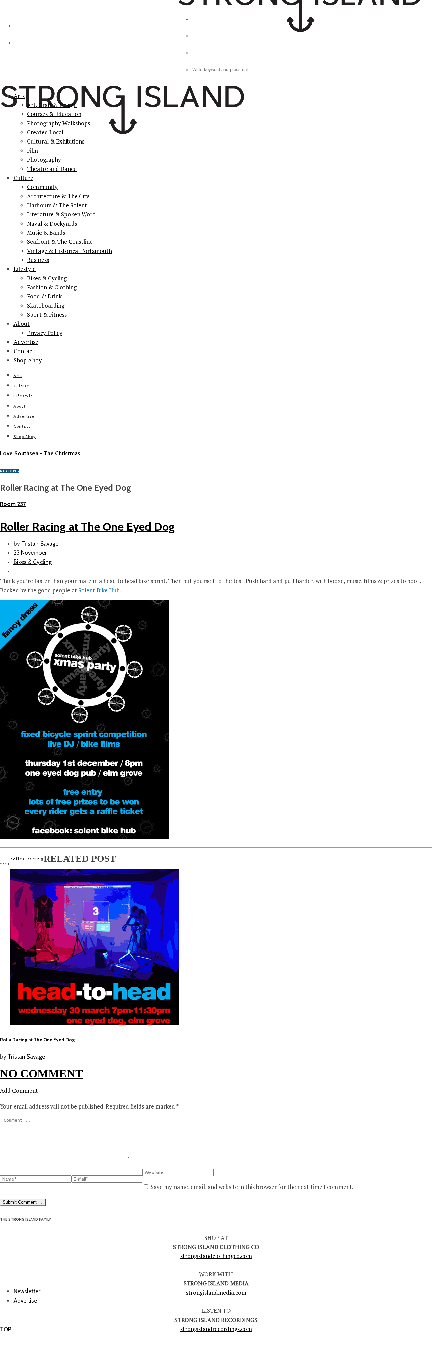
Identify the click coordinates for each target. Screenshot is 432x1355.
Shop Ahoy (28, 360)
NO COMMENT (41, 1073)
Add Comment (19, 1090)
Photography (44, 159)
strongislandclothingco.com (216, 1256)
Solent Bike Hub (99, 590)
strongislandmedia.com (216, 1292)
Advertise (26, 342)
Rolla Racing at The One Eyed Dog (37, 1040)
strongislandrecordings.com (216, 1329)
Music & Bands (46, 232)
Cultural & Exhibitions (55, 141)
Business (38, 260)
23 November (30, 552)
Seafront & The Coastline (60, 241)
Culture (23, 178)
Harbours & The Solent (57, 205)
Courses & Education (54, 114)
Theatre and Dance (52, 169)
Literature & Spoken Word (61, 214)
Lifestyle (25, 269)
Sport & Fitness (47, 314)
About (22, 324)
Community (42, 187)
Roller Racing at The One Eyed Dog (87, 527)
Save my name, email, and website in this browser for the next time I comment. (252, 1187)
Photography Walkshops (58, 123)
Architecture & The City (58, 196)
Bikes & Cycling (47, 278)
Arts (19, 96)
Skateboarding (45, 305)
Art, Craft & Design (52, 105)
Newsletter (27, 1291)
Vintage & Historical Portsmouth (69, 251)
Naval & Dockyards (52, 223)
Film (32, 150)
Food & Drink (44, 296)
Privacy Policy (44, 333)
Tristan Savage (39, 543)
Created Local (45, 132)
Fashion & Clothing (52, 287)
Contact (24, 351)
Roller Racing (27, 859)
